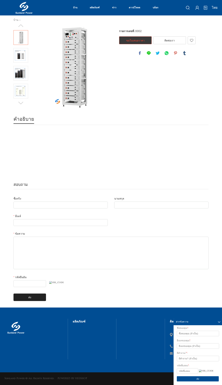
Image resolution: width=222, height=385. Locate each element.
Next (20, 103)
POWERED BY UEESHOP (72, 378)
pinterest (175, 53)
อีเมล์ (17, 216)
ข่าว (114, 7)
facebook (139, 53)
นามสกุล (119, 199)
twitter (157, 53)
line (148, 53)
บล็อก (155, 7)
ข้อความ (19, 234)
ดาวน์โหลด (134, 7)
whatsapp (166, 53)
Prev (20, 25)
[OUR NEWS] (15, 335)
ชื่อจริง (17, 199)
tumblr (184, 53)
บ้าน (75, 7)
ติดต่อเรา (169, 40)
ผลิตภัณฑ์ (95, 7)
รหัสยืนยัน (19, 277)
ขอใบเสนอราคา (135, 40)
